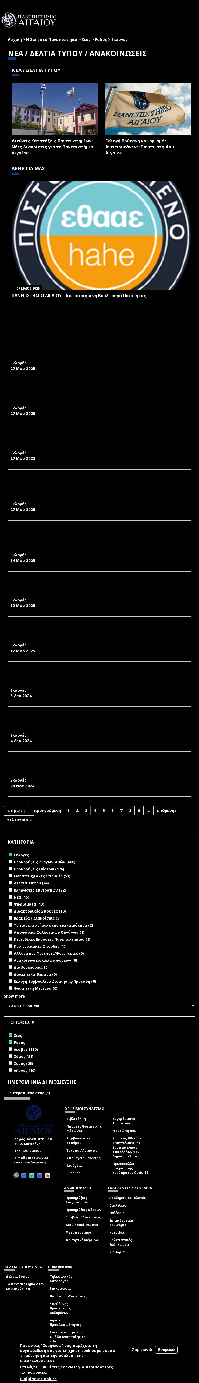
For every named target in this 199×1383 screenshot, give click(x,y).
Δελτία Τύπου (18, 1276)
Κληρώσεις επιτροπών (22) (40, 890)
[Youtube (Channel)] (47, 1175)
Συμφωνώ (142, 1349)
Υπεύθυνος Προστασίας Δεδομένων (60, 1308)
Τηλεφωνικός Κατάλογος (61, 1278)
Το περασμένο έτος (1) (28, 1092)
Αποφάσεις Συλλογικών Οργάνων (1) (49, 932)
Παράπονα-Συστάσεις (68, 1296)
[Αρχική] (31, 20)
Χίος (86, 39)
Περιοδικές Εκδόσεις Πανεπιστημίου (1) (52, 939)
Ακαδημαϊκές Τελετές (127, 1198)
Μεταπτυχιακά (78, 1232)
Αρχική (15, 39)
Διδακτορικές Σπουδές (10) (40, 911)
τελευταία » (19, 819)
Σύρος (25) (23, 1063)
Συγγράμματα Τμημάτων (124, 1121)
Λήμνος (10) (24, 1070)
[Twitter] (32, 1175)
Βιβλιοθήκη (76, 1119)
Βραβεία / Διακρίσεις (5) (37, 918)
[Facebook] (24, 1175)
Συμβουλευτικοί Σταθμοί (80, 1140)
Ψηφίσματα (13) (29, 904)
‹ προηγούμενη (46, 810)
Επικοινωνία (60, 1288)
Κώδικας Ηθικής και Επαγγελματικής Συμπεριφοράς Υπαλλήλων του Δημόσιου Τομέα (129, 1147)
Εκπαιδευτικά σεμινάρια (121, 1222)
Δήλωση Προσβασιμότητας (65, 1322)
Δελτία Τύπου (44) (31, 883)
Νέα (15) (21, 897)
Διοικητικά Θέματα (82, 1225)
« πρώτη (16, 810)
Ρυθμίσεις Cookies (38, 1378)
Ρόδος (101, 39)
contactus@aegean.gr (32, 1162)
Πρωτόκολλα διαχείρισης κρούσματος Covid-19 (130, 1168)
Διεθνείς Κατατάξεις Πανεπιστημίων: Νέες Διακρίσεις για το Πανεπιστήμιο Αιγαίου (52, 147)
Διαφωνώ (166, 1349)
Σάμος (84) (23, 1056)
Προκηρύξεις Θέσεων (83, 1210)
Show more (14, 996)
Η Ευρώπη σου (124, 1131)
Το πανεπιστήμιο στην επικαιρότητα (25, 1286)
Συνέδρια (117, 1252)
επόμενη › (167, 810)
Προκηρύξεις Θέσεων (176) (39, 869)
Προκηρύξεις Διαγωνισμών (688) (44, 862)
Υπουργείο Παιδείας (84, 1158)
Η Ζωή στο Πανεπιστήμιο (51, 39)
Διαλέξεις (117, 1205)
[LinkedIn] (39, 1175)
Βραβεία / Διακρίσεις (83, 1217)
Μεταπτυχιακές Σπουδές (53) (42, 876)
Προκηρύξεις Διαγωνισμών (77, 1200)
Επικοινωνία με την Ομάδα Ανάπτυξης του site (69, 1336)
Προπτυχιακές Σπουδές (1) (39, 946)
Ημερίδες (117, 1232)
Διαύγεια (74, 1165)
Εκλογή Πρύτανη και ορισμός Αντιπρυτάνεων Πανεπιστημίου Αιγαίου (139, 147)
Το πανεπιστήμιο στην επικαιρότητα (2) (53, 925)
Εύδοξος (73, 1173)
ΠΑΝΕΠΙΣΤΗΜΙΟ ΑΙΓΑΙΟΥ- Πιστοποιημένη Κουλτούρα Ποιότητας (79, 295)
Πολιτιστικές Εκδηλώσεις (120, 1242)
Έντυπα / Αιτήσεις (82, 1150)
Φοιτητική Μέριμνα (82, 1240)
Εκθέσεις (116, 1213)
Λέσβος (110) (26, 1049)
